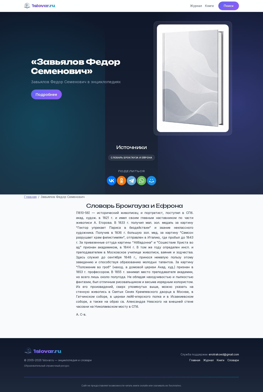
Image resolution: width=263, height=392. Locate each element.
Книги (209, 6)
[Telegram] (131, 180)
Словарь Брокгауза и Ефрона (131, 157)
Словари (233, 360)
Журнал (196, 6)
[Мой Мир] (151, 180)
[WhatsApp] (141, 180)
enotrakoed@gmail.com (224, 354)
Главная (194, 360)
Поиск (229, 6)
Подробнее (46, 94)
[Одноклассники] (121, 180)
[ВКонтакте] (111, 180)
